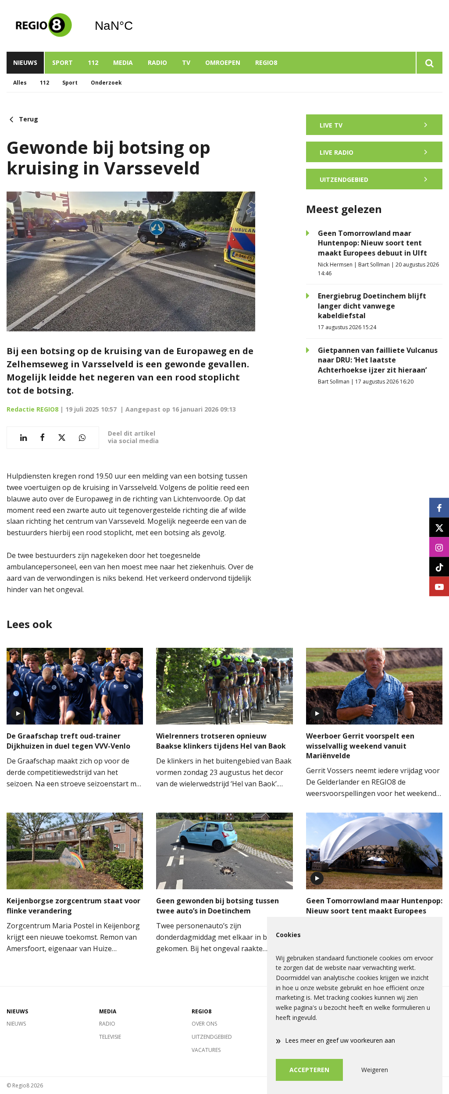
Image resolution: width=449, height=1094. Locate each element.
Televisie (110, 1037)
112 (93, 62)
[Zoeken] (429, 63)
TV (186, 62)
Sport (62, 62)
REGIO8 (266, 62)
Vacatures (206, 1050)
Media (123, 62)
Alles (20, 82)
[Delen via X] (61, 437)
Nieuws (25, 62)
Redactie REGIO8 (32, 409)
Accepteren (309, 1070)
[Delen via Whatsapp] (82, 437)
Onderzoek (106, 82)
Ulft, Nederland (136, 25)
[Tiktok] (439, 567)
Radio (157, 62)
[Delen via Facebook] (42, 437)
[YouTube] (439, 587)
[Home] (44, 26)
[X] (439, 527)
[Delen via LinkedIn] (23, 437)
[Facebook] (439, 508)
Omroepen (222, 62)
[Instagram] (439, 547)
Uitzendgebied (212, 1037)
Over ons (204, 1023)
